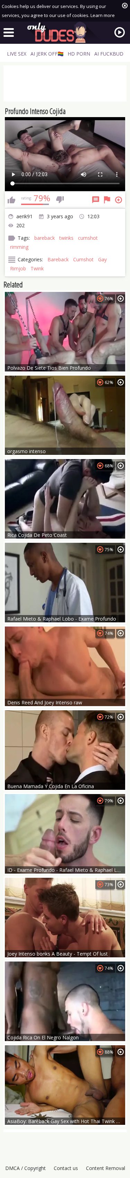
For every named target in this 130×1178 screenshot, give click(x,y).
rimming (19, 247)
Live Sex (16, 53)
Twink (37, 268)
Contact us (66, 1168)
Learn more (102, 15)
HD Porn (79, 53)
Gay (102, 259)
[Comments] (95, 200)
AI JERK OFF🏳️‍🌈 (47, 53)
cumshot (88, 238)
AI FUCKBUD (108, 53)
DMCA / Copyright (25, 1168)
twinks (66, 238)
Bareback (58, 259)
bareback (44, 238)
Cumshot (83, 259)
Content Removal (105, 1168)
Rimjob (18, 268)
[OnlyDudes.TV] (65, 32)
